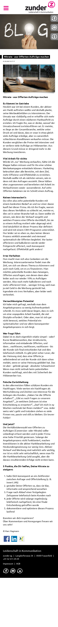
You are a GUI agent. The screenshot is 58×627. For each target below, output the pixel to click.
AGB (18, 564)
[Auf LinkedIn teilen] (14, 537)
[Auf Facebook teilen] (6, 537)
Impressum (8, 564)
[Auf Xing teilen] (21, 537)
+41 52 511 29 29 (11, 559)
